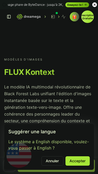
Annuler (52, 161)
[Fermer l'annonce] (94, 4)
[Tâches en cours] (63, 17)
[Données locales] (53, 17)
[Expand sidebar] (9, 16)
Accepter (77, 161)
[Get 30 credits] (74, 16)
